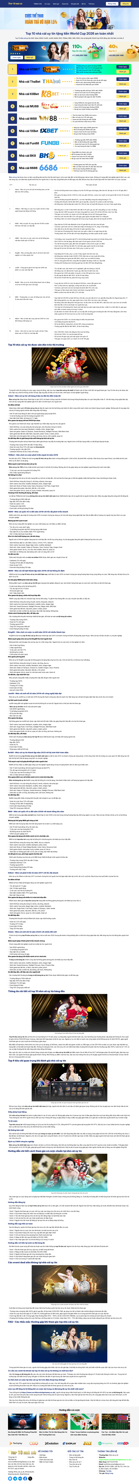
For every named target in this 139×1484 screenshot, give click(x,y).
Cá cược (47, 4)
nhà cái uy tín (25, 38)
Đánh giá (56, 4)
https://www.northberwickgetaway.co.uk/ (115, 1460)
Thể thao (91, 4)
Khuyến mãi (75, 4)
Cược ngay (17, 57)
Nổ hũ (84, 4)
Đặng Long (109, 1473)
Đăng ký (126, 4)
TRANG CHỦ (38, 4)
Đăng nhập (112, 4)
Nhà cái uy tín (14, 177)
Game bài (65, 4)
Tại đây (109, 1471)
